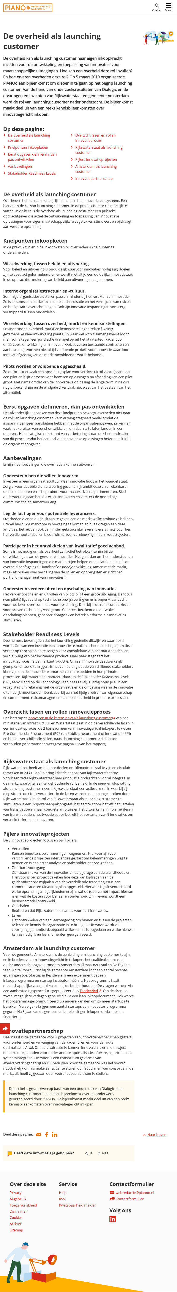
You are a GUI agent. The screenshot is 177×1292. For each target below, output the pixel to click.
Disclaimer (18, 1211)
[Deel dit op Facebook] (46, 1134)
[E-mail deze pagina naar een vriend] (38, 1134)
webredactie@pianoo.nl (134, 1192)
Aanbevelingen (20, 166)
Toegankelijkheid (23, 1205)
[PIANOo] (27, 11)
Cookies (16, 1217)
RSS (62, 1199)
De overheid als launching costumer (29, 138)
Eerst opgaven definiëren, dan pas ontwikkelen (32, 157)
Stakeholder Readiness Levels (32, 173)
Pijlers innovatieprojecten (96, 159)
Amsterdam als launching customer (96, 169)
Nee (104, 1153)
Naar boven (156, 1134)
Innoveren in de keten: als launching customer (70, 718)
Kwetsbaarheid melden (77, 1205)
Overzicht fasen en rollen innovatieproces (95, 138)
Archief (15, 1223)
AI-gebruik (18, 1199)
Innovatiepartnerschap (94, 178)
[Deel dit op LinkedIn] (54, 1134)
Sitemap (16, 1230)
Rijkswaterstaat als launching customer (98, 150)
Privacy (15, 1192)
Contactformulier (129, 1199)
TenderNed (89, 990)
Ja (91, 1153)
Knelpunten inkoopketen (28, 147)
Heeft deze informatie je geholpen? (44, 1153)
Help (62, 1192)
